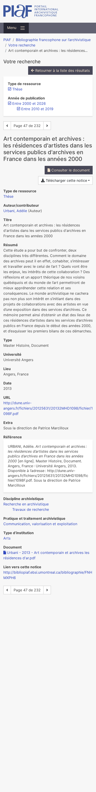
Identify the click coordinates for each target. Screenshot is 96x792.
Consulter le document (70, 170)
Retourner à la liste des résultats (62, 70)
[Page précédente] (7, 125)
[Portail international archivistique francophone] (48, 11)
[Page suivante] (47, 125)
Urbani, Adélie (15, 210)
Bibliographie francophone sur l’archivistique (53, 39)
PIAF (7, 39)
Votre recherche (21, 45)
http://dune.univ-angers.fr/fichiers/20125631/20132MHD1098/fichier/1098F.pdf (48, 408)
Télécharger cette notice (66, 180)
